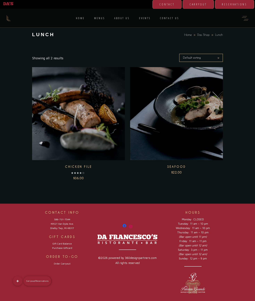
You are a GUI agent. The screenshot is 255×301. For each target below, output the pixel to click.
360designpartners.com (141, 258)
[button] (18, 281)
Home (188, 35)
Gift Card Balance (62, 243)
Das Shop (203, 35)
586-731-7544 (62, 219)
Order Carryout (62, 263)
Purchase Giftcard (62, 247)
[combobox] (201, 58)
